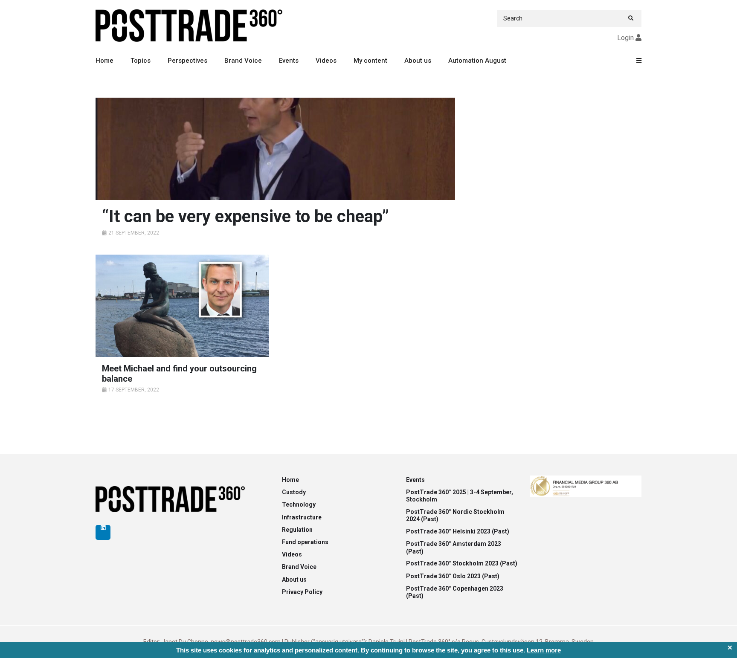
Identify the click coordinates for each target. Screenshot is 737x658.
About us (417, 60)
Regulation (297, 529)
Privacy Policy (302, 591)
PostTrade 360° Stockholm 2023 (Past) (461, 563)
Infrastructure (302, 517)
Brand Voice (243, 60)
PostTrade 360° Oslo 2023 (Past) (452, 576)
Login (625, 38)
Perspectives (187, 60)
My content (370, 60)
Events (289, 60)
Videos (326, 60)
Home (104, 60)
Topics (141, 60)
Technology (299, 504)
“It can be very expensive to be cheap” (245, 216)
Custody (294, 492)
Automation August (477, 60)
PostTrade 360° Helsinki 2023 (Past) (457, 531)
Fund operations (305, 542)
